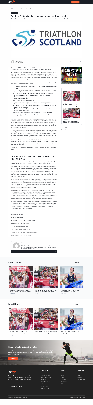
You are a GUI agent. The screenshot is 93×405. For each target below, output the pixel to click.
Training (35, 2)
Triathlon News (20, 8)
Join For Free (81, 2)
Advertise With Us (45, 375)
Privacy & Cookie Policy (75, 397)
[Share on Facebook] (75, 62)
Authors (43, 384)
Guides (62, 384)
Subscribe (75, 2)
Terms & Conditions (45, 388)
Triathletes (63, 379)
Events (29, 2)
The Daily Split (81, 379)
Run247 (79, 375)
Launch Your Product (46, 377)
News (23, 2)
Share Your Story (45, 381)
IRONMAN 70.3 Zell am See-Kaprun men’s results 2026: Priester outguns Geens (71, 122)
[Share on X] (77, 62)
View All (77, 262)
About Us (43, 373)
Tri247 (79, 373)
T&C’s (83, 397)
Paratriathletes (64, 381)
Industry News (29, 8)
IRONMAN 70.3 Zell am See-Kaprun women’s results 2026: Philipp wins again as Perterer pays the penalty (71, 106)
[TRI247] (11, 2)
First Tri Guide (43, 2)
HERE (19, 68)
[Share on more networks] (80, 62)
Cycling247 (80, 377)
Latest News (14, 304)
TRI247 (13, 8)
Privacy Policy (44, 386)
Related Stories (15, 262)
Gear (19, 2)
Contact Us (43, 379)
